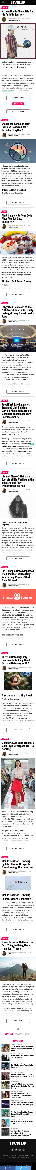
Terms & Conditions (26, 1155)
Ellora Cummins (13, 135)
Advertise (13, 1155)
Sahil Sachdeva (13, 20)
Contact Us (25, 1158)
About (5, 1155)
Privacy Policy (14, 1158)
